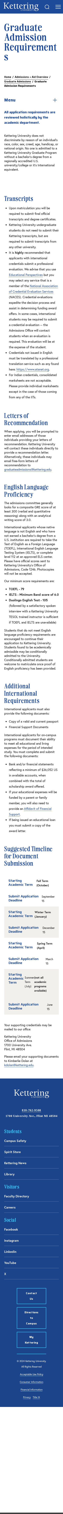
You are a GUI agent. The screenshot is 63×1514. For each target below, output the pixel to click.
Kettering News (15, 1163)
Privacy (27, 1397)
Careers (10, 1207)
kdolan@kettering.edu (18, 1065)
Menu (10, 100)
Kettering (21, 7)
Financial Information (32, 1389)
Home (7, 77)
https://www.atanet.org (32, 369)
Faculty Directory (16, 1196)
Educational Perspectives (26, 275)
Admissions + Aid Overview (31, 77)
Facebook (11, 1229)
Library (9, 1174)
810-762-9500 (31, 1110)
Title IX (36, 1397)
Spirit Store (12, 1152)
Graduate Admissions (17, 81)
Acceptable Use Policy (31, 1374)
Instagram (11, 1240)
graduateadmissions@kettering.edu (27, 469)
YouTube (10, 1263)
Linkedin (10, 1252)
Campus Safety (15, 1141)
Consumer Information (31, 1381)
